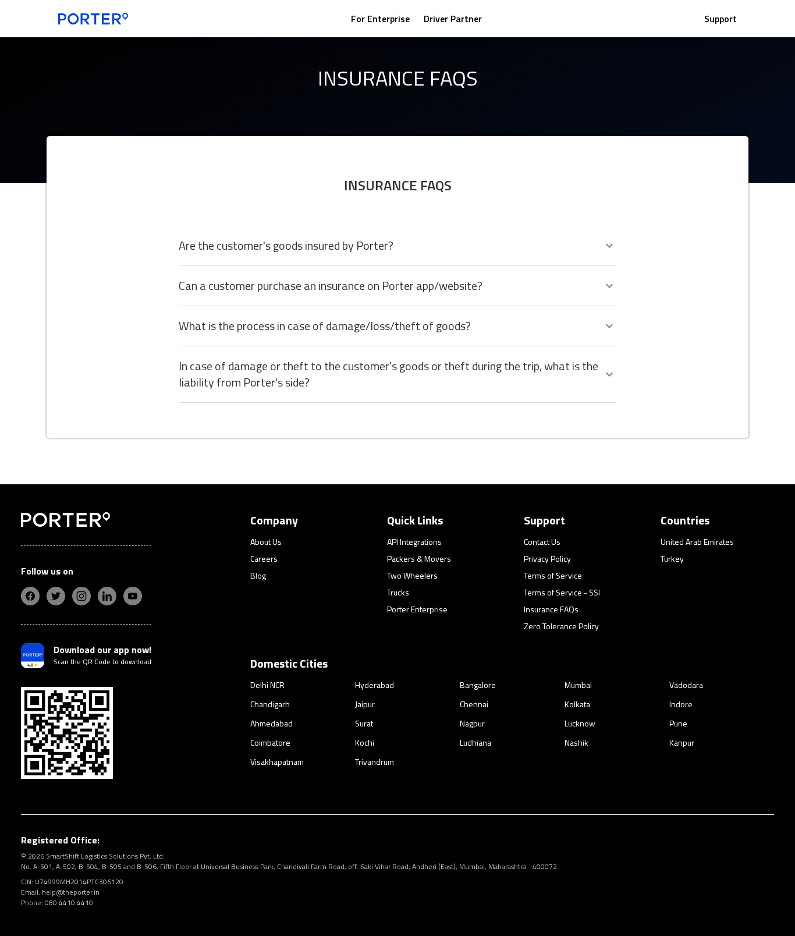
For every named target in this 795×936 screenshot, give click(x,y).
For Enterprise (380, 19)
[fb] (30, 596)
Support (720, 19)
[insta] (81, 596)
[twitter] (56, 596)
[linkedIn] (107, 596)
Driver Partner (453, 19)
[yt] (132, 596)
